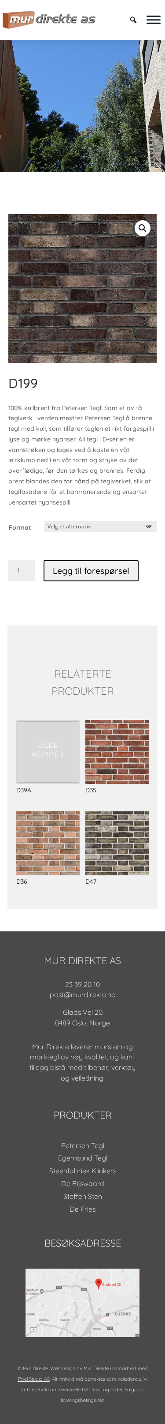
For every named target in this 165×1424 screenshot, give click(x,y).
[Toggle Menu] (154, 19)
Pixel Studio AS (34, 1379)
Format (20, 527)
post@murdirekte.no (83, 994)
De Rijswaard (82, 1183)
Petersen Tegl (82, 1145)
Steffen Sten (82, 1196)
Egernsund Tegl (82, 1157)
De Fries (82, 1209)
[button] (142, 228)
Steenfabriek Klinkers (82, 1170)
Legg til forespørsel (91, 570)
